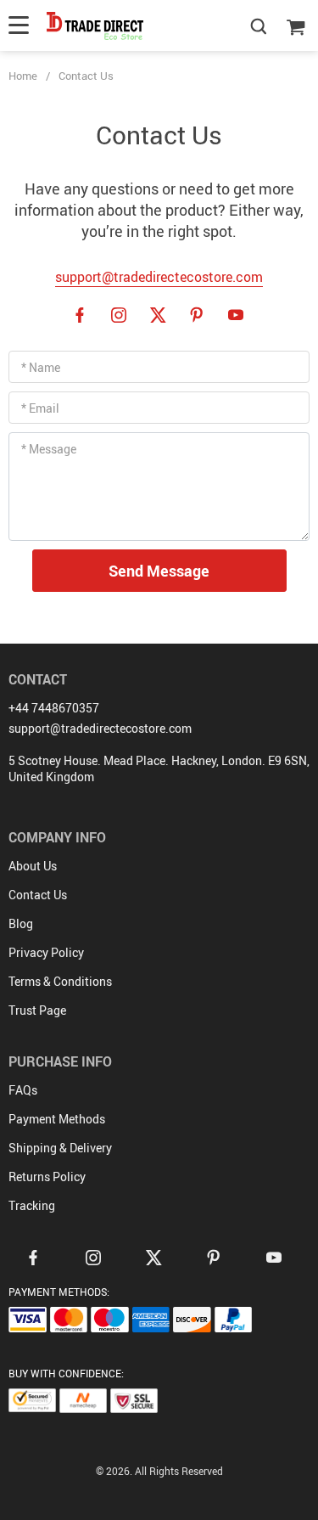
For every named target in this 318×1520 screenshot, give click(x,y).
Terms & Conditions (60, 981)
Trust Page (37, 1010)
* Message (48, 449)
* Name (40, 367)
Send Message (159, 570)
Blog (20, 923)
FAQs (22, 1090)
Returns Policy (47, 1176)
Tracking (31, 1205)
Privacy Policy (46, 952)
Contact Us (37, 895)
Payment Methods (56, 1119)
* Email (40, 408)
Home (22, 75)
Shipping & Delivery (60, 1148)
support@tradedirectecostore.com (159, 276)
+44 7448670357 (53, 708)
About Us (32, 866)
